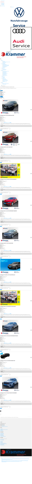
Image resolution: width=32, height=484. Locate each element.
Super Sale (4, 68)
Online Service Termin (5, 75)
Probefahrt (4, 67)
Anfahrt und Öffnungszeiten (6, 83)
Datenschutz (1, 441)
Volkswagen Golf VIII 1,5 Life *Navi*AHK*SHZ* (6, 243)
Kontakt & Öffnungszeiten (3, 436)
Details (1, 130)
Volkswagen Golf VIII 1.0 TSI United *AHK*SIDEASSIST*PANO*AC (9, 335)
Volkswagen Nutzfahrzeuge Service (4, 429)
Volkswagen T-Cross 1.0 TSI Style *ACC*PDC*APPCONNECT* (8, 179)
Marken (2, 60)
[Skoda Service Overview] (12, 49)
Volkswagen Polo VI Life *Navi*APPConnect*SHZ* (7, 115)
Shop (2, 82)
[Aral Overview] (11, 50)
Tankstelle (4, 77)
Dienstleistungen (4, 72)
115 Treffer (1, 90)
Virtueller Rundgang (5, 81)
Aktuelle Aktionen (2, 433)
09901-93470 (3, 0)
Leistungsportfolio (5, 71)
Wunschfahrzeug (4, 66)
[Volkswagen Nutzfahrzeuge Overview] (19, 26)
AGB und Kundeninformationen (3, 443)
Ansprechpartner (2, 435)
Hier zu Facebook (2, 439)
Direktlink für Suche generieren (29, 416)
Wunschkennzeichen (5, 74)
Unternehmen (4, 78)
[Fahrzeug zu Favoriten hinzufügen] (31, 109)
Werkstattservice (4, 73)
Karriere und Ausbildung (5, 80)
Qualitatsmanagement (5, 79)
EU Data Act (1, 442)
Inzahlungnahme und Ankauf (6, 65)
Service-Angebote (4, 69)
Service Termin (1, 434)
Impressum (3, 3)
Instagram (3, 4)
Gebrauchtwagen (3, 63)
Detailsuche (1, 96)
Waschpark (4, 76)
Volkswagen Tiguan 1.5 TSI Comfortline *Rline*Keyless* (8, 306)
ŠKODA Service (4, 62)
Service (2, 70)
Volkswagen (4, 61)
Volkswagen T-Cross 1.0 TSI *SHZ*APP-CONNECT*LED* (7, 360)
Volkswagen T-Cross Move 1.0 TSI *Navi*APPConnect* (7, 274)
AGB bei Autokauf (2, 444)
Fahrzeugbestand (4, 64)
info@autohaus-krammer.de (5, 426)
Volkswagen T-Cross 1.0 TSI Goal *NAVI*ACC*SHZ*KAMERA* (8, 392)
